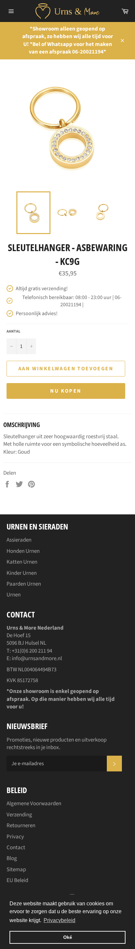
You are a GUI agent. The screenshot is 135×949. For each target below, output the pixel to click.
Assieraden (19, 540)
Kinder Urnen (22, 573)
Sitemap (16, 870)
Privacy (15, 837)
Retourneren (21, 826)
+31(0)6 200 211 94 (32, 651)
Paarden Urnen (24, 584)
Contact (16, 848)
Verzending (19, 815)
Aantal (13, 331)
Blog (12, 858)
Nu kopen (65, 391)
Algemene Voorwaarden (34, 804)
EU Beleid (17, 880)
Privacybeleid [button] (59, 920)
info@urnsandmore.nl (37, 658)
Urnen (14, 595)
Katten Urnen (22, 562)
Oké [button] (67, 937)
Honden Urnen (23, 551)
